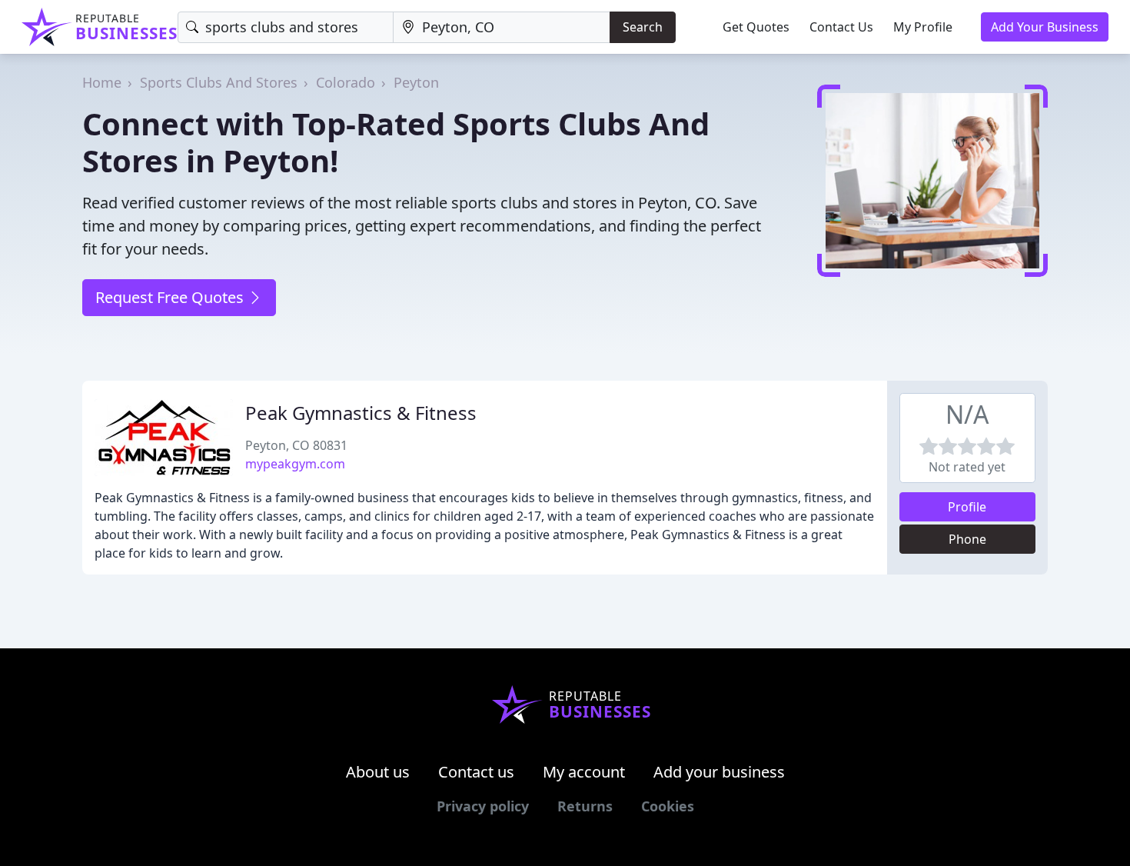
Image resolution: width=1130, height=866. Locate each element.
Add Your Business (1044, 26)
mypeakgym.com (295, 463)
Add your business (719, 771)
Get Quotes (756, 26)
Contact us (476, 771)
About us (378, 771)
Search (643, 26)
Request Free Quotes (171, 297)
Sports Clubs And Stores (218, 82)
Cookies (667, 806)
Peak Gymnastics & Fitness (361, 412)
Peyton (416, 82)
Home (101, 82)
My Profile (922, 26)
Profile (967, 506)
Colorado (345, 82)
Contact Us (841, 26)
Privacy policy (483, 806)
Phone (967, 539)
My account (584, 771)
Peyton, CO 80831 (296, 445)
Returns (585, 806)
